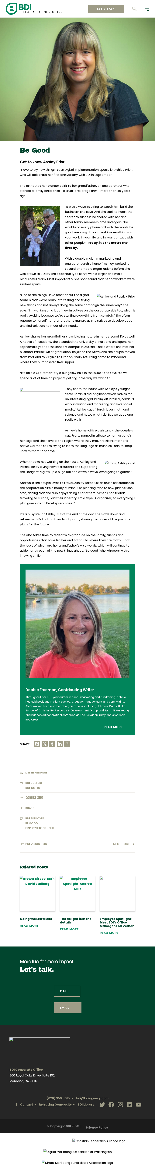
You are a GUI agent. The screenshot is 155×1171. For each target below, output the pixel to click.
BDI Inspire (32, 788)
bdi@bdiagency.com (92, 1098)
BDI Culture (33, 783)
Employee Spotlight (39, 828)
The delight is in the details (75, 920)
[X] (31, 798)
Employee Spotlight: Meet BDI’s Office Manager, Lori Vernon (117, 922)
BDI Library (86, 1104)
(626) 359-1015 (58, 1098)
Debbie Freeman (36, 772)
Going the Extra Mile (36, 919)
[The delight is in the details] (77, 893)
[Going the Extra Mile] (37, 893)
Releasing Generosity (55, 1104)
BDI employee (34, 818)
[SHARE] (41, 798)
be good (31, 823)
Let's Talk (106, 9)
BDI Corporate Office (26, 1069)
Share (29, 808)
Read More (113, 727)
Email (64, 1008)
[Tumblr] (34, 798)
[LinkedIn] (38, 798)
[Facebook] (27, 798)
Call (64, 991)
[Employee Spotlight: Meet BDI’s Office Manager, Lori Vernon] (117, 893)
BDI (68, 1126)
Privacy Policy (97, 1127)
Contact (26, 1104)
